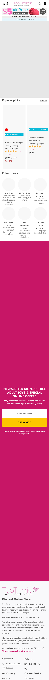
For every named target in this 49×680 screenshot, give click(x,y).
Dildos (22, 80)
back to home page (24, 90)
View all (43, 100)
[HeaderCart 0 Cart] (44, 3)
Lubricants (26, 83)
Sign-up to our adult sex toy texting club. (19, 651)
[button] (11, 151)
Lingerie (38, 83)
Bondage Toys (13, 83)
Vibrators (12, 80)
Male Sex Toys (33, 80)
